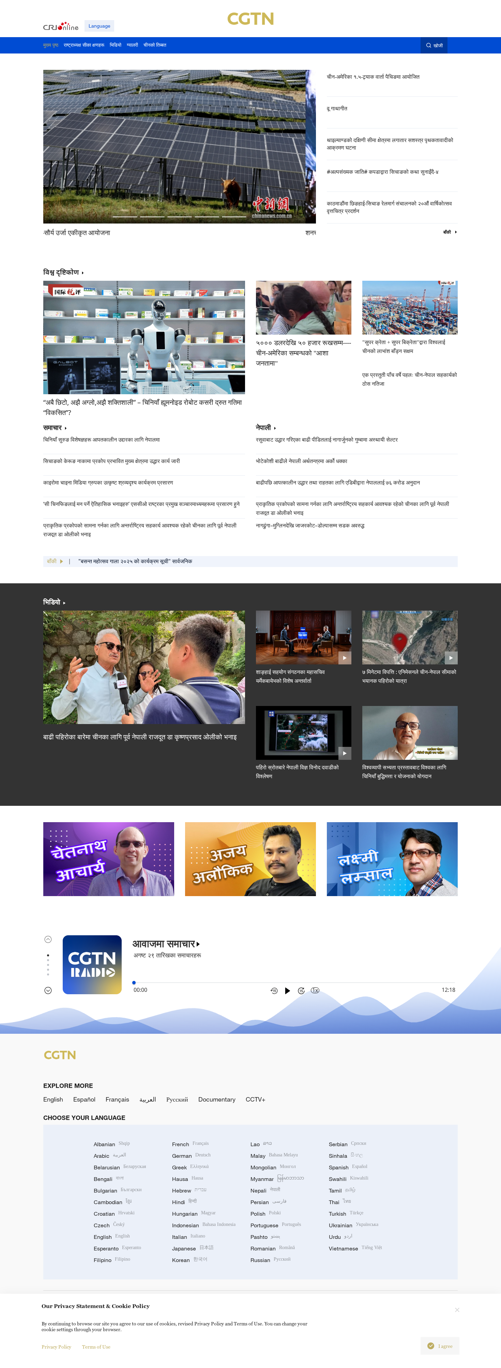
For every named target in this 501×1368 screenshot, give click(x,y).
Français (117, 1099)
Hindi (184, 1202)
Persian (268, 1202)
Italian (188, 1236)
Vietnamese (355, 1248)
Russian (270, 1260)
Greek (190, 1167)
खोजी (438, 45)
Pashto (265, 1236)
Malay (274, 1155)
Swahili (348, 1178)
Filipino (112, 1260)
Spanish (348, 1167)
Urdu (340, 1236)
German (191, 1155)
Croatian (114, 1213)
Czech (109, 1225)
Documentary (217, 1099)
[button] (125, 216)
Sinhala (346, 1155)
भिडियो (51, 602)
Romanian (272, 1248)
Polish (265, 1213)
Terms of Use (96, 1347)
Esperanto (117, 1248)
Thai (340, 1202)
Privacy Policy (56, 1347)
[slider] (134, 982)
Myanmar (277, 1178)
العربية (147, 1099)
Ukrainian (353, 1225)
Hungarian (194, 1213)
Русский (177, 1099)
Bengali (109, 1178)
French (190, 1144)
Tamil (342, 1190)
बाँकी (447, 232)
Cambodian (113, 1202)
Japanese (193, 1248)
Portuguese (275, 1225)
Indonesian (204, 1225)
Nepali (265, 1190)
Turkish (346, 1213)
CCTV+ (255, 1099)
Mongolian (273, 1167)
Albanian (112, 1144)
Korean (190, 1260)
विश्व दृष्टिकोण (61, 272)
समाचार (52, 428)
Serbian (347, 1144)
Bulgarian (118, 1190)
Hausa (187, 1178)
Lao (261, 1144)
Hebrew (189, 1190)
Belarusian (120, 1167)
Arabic (110, 1155)
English (53, 1099)
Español (84, 1099)
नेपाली (263, 428)
